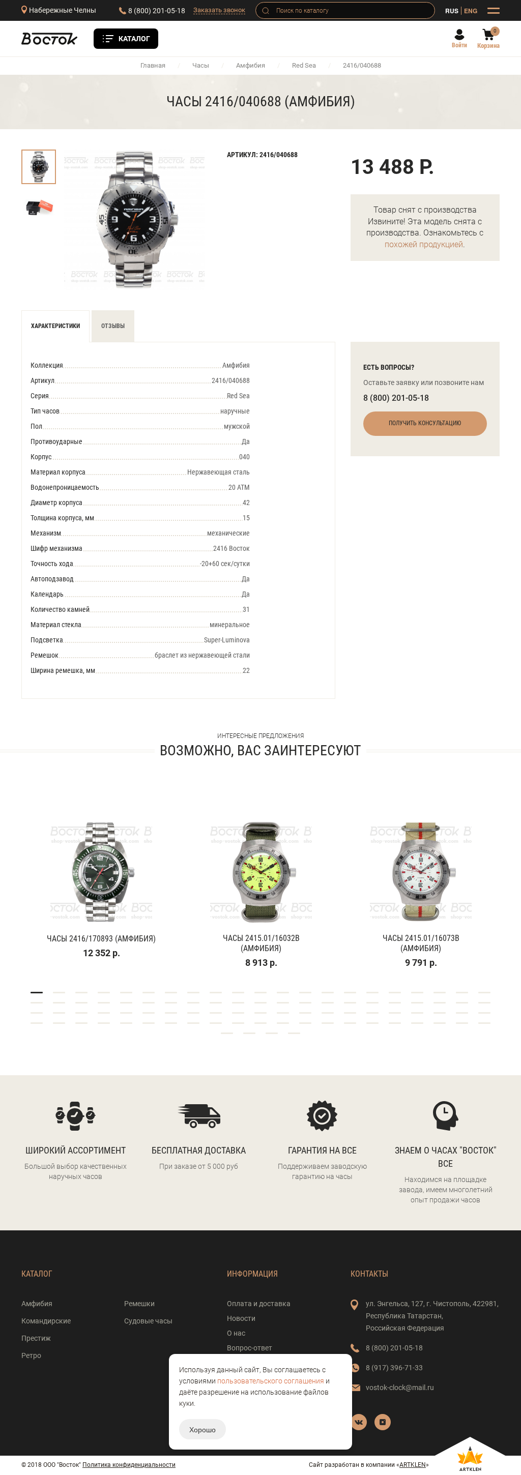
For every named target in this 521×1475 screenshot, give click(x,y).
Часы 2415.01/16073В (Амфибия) (421, 943)
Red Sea (304, 65)
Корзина (488, 45)
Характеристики (55, 326)
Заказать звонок (219, 10)
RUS (451, 11)
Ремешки (139, 1304)
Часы (200, 65)
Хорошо (202, 1429)
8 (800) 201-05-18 (156, 11)
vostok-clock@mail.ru (400, 1387)
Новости (241, 1318)
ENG (470, 11)
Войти (459, 45)
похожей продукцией (424, 244)
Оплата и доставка (259, 1304)
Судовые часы (148, 1321)
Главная (152, 65)
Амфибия (250, 65)
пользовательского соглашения (270, 1381)
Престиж (36, 1338)
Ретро (31, 1355)
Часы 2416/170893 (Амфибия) (101, 938)
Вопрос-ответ (249, 1348)
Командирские (46, 1321)
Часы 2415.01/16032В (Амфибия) (261, 943)
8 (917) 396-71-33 (394, 1368)
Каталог (134, 39)
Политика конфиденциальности (129, 1464)
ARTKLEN (412, 1464)
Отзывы (113, 326)
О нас (236, 1333)
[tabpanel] (101, 876)
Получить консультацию (425, 423)
